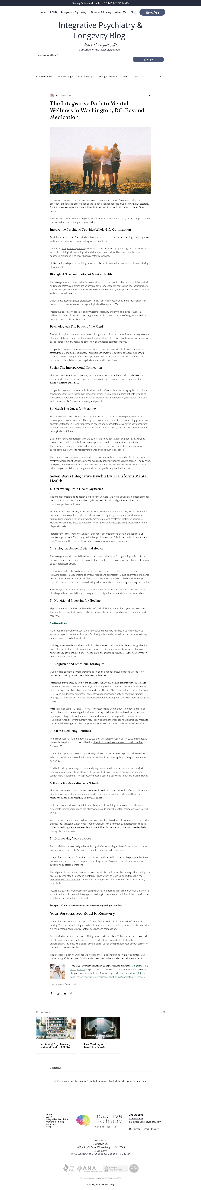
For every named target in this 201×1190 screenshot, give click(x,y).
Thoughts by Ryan (108, 76)
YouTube (108, 1178)
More (137, 76)
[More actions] (149, 95)
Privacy (155, 1128)
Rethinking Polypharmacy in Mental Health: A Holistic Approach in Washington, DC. (56, 1046)
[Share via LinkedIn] (64, 993)
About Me (51, 1124)
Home (49, 1114)
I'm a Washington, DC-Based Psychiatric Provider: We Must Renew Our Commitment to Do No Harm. (100, 1046)
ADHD (126, 76)
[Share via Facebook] (51, 993)
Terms (145, 1128)
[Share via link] (71, 993)
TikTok (119, 1178)
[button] (161, 76)
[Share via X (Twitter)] (58, 993)
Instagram (98, 1178)
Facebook (103, 1178)
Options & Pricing (55, 1122)
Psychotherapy (86, 76)
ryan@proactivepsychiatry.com (145, 1121)
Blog (48, 1127)
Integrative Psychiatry (57, 1119)
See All (162, 1012)
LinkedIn (113, 1178)
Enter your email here (47, 55)
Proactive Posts (44, 76)
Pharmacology (65, 76)
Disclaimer (134, 1128)
